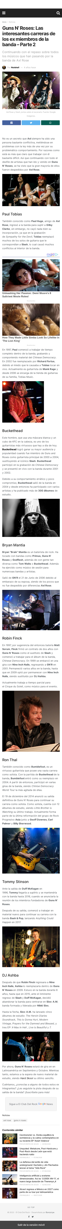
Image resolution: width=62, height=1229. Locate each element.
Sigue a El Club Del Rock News (31, 1104)
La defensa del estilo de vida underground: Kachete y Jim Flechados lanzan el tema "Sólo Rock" (39, 1165)
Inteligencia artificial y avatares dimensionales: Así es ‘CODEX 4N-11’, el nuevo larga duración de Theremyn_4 (39, 1178)
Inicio (4, 22)
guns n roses (20, 1120)
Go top (31, 1207)
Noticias (12, 22)
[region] (31, 3)
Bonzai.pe (50, 1212)
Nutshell (15, 67)
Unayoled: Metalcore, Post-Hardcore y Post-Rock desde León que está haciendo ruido (39, 1151)
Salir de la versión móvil (31, 1224)
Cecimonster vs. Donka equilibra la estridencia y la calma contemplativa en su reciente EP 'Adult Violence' (39, 1138)
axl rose (7, 1120)
